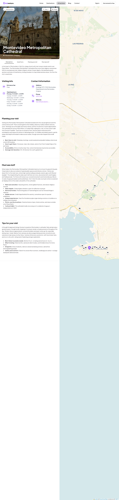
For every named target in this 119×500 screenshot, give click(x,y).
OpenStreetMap (104, 499)
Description (9, 62)
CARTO (117, 499)
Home (41, 3)
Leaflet (96, 499)
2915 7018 (39, 96)
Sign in (97, 3)
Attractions (61, 3)
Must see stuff (45, 62)
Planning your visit (32, 62)
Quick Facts (20, 62)
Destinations (50, 3)
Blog (69, 3)
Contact (77, 3)
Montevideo (9, 55)
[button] (89, 248)
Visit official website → (42, 102)
